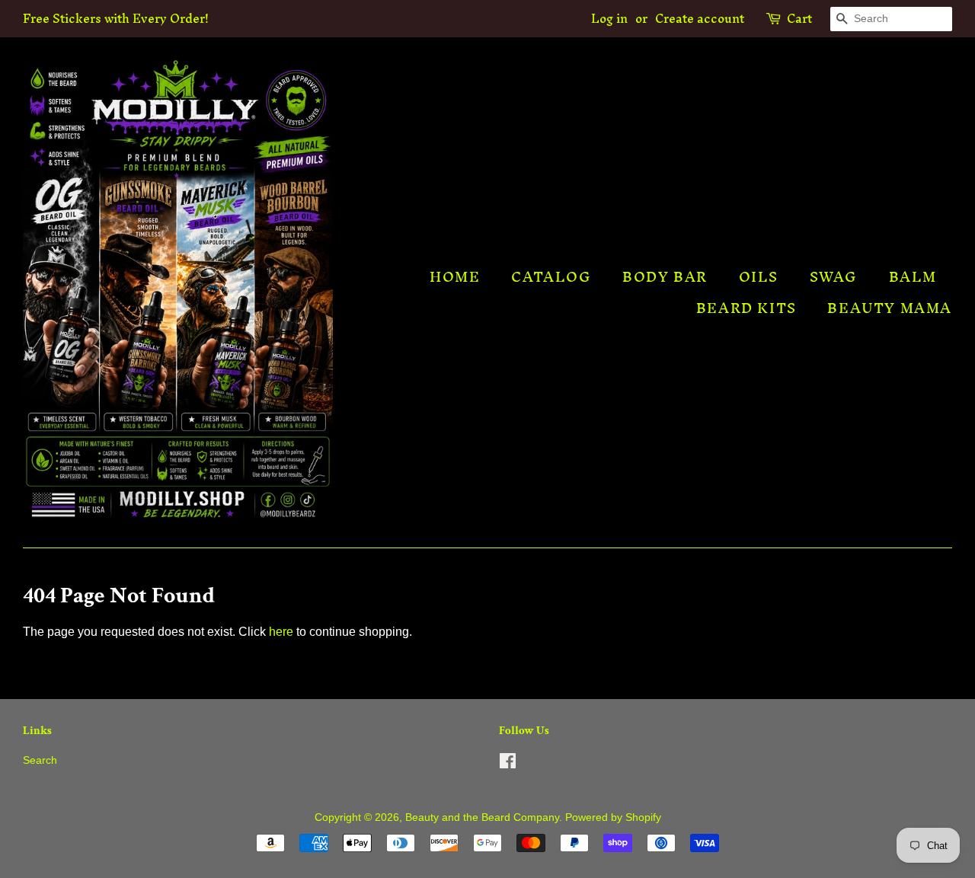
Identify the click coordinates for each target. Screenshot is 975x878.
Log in (609, 18)
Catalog (551, 276)
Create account (699, 18)
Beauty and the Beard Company (482, 817)
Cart (799, 19)
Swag (834, 276)
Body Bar (665, 276)
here (281, 631)
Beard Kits (746, 308)
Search (40, 760)
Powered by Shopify (613, 817)
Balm (913, 276)
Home (455, 276)
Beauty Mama (889, 308)
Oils (758, 276)
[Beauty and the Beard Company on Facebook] (507, 764)
